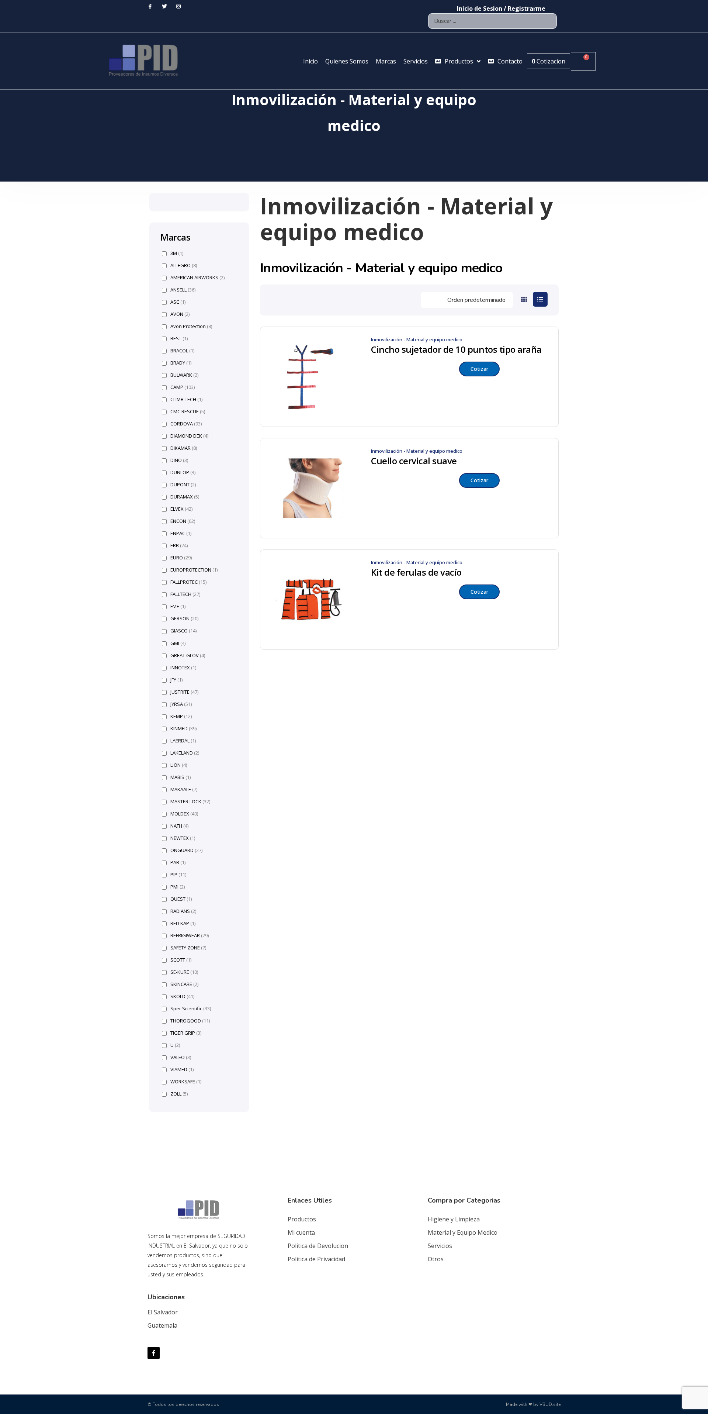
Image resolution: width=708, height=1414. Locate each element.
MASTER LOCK (190, 802)
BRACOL (182, 351)
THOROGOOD (190, 1021)
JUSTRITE (184, 692)
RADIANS (183, 911)
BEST (179, 338)
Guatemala (162, 1325)
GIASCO (183, 631)
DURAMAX (184, 497)
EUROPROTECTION (194, 570)
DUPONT (183, 485)
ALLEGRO (183, 265)
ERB (179, 545)
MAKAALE (183, 789)
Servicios (440, 1246)
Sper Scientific (190, 1009)
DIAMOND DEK (189, 436)
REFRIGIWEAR (189, 935)
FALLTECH (185, 594)
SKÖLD (182, 996)
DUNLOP (182, 472)
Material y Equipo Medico (462, 1232)
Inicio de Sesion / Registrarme (501, 8)
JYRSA (181, 704)
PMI (177, 887)
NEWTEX (182, 838)
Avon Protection (191, 326)
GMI (177, 643)
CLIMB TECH (186, 399)
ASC (177, 302)
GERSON (184, 618)
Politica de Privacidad (316, 1259)
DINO (179, 460)
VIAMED (182, 1069)
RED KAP (182, 923)
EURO (181, 558)
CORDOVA (186, 424)
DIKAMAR (183, 448)
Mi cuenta (301, 1232)
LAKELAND (184, 753)
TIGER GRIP (185, 1033)
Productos (302, 1219)
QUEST (181, 899)
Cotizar (479, 368)
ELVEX (181, 509)
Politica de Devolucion (318, 1246)
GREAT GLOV (187, 655)
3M (176, 253)
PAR (177, 862)
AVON (180, 314)
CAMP (182, 387)
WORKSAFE (185, 1082)
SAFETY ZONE (188, 948)
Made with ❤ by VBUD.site (533, 1404)
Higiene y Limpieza (454, 1219)
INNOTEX (183, 668)
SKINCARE (184, 984)
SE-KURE (184, 972)
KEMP (181, 716)
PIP (178, 875)
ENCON (182, 521)
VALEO (180, 1057)
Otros (436, 1259)
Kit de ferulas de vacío (416, 572)
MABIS (180, 777)
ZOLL (179, 1094)
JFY (176, 680)
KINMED (183, 728)
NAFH (179, 826)
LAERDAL (183, 741)
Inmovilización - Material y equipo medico (416, 339)
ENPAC (180, 533)
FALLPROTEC (188, 582)
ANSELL (182, 290)
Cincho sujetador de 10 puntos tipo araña (456, 349)
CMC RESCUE (187, 411)
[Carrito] (583, 61)
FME (177, 606)
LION (178, 765)
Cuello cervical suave (414, 460)
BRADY (180, 363)
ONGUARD (186, 850)
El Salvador (163, 1312)
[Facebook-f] (154, 1353)
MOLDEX (184, 814)
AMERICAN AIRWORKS (197, 278)
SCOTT (180, 960)
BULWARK (184, 375)
